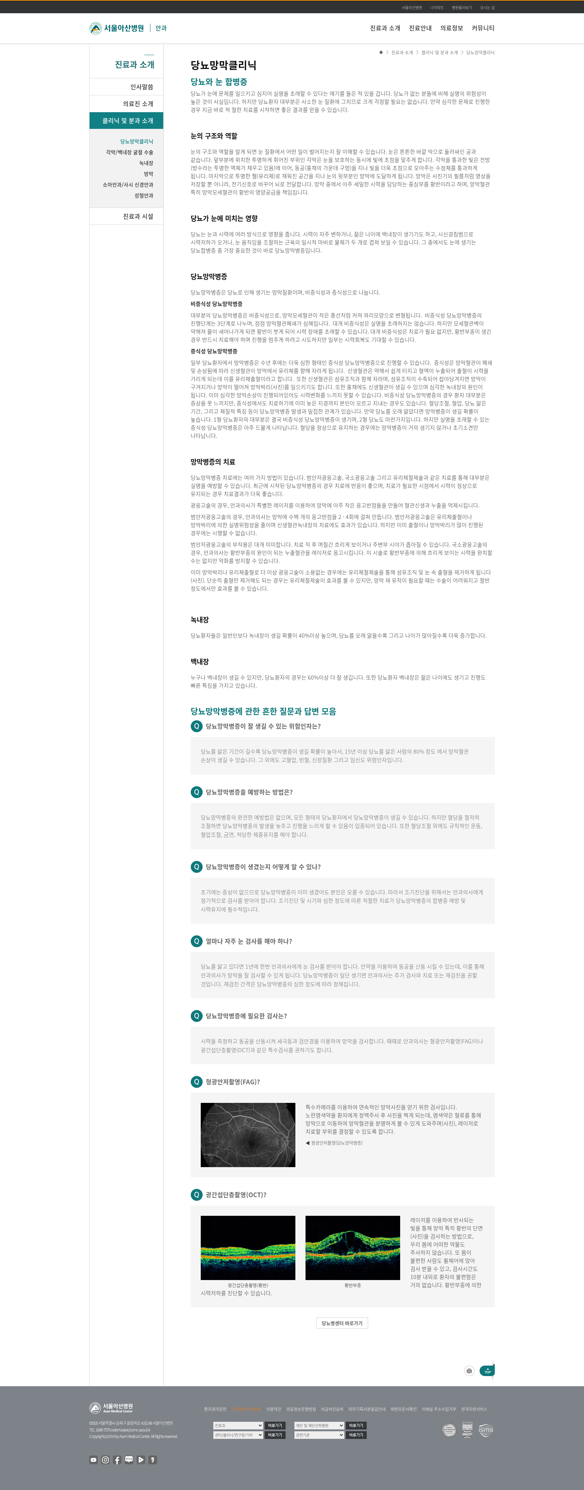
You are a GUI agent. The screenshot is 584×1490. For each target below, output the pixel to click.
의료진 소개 (138, 103)
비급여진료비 (332, 1409)
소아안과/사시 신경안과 (128, 184)
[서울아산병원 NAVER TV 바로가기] (141, 1460)
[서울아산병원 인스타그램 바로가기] (106, 1460)
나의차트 (437, 7)
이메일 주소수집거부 (439, 1409)
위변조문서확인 (404, 1409)
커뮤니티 (483, 27)
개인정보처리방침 (246, 1409)
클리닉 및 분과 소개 (439, 52)
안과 (161, 27)
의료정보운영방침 (301, 1409)
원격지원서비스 (474, 1409)
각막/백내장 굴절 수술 (129, 152)
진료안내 (420, 27)
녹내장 (146, 163)
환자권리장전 (215, 1409)
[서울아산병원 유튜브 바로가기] (94, 1460)
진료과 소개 (385, 27)
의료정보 (451, 27)
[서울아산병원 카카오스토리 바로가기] (153, 1460)
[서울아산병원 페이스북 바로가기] (117, 1460)
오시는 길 (487, 7)
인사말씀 (141, 86)
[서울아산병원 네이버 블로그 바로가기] (129, 1460)
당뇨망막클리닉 (480, 52)
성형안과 (144, 195)
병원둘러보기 (462, 7)
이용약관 (273, 1409)
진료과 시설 (138, 216)
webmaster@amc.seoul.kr (130, 1430)
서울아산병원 (412, 7)
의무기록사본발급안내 (367, 1409)
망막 (148, 174)
